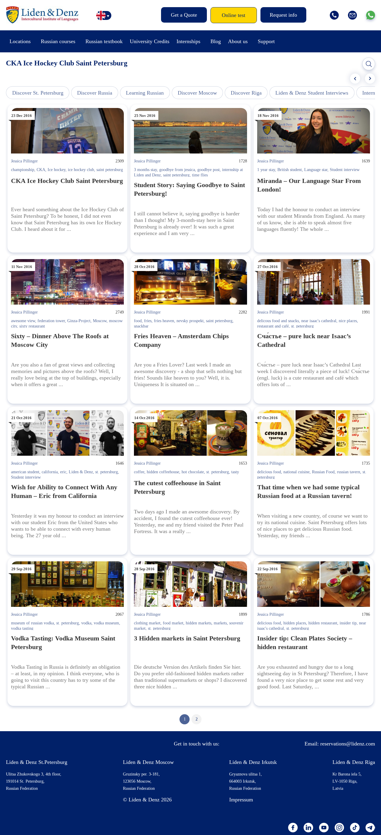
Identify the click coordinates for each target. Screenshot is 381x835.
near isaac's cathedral (318, 321)
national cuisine (296, 472)
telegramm (370, 827)
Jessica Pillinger (24, 161)
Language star (315, 169)
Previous (355, 78)
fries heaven (164, 321)
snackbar (141, 326)
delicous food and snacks (278, 321)
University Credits (149, 41)
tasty (235, 472)
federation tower (51, 321)
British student (289, 169)
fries (148, 321)
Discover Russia (94, 93)
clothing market (147, 623)
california (50, 472)
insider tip (348, 623)
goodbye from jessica (177, 169)
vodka (86, 623)
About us (238, 41)
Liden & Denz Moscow (148, 762)
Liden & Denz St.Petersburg (36, 762)
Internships (188, 41)
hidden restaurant (322, 623)
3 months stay (145, 169)
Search (369, 64)
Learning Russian (145, 93)
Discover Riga (246, 93)
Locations (20, 41)
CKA (41, 169)
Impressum (241, 800)
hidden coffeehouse (163, 472)
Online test (233, 15)
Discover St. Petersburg (37, 93)
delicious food (269, 472)
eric (63, 472)
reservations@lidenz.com (347, 744)
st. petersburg (302, 326)
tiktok (355, 827)
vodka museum (106, 623)
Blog (215, 41)
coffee (139, 472)
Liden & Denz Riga (353, 762)
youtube (324, 827)
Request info (283, 15)
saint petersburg (109, 169)
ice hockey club (81, 169)
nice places (348, 321)
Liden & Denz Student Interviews (311, 93)
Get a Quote (184, 15)
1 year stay (266, 169)
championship (22, 169)
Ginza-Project (78, 321)
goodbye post (208, 169)
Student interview (345, 169)
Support (266, 41)
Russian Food (323, 472)
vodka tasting (22, 628)
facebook (293, 827)
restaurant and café (273, 326)
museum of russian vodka (32, 623)
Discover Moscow (197, 93)
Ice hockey (56, 169)
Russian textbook (104, 41)
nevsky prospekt (190, 321)
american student (25, 472)
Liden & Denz (81, 472)
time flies (200, 175)
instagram (339, 827)
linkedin (308, 827)
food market (173, 623)
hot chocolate (193, 472)
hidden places (294, 623)
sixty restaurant (32, 326)
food (138, 321)
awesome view (23, 321)
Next (370, 78)
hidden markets (198, 623)
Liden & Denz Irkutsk (253, 762)
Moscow (100, 321)
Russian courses (58, 41)
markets (220, 623)
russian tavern (348, 472)
